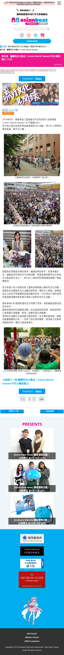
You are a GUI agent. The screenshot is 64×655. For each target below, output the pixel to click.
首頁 (5, 46)
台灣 (7, 70)
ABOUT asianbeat (32, 641)
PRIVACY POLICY (32, 637)
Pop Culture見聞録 (7, 72)
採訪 (16, 70)
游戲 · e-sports (42, 70)
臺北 (12, 70)
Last (41, 399)
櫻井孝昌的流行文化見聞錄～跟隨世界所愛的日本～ (27, 46)
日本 (2, 70)
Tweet (12, 110)
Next (38, 78)
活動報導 (52, 70)
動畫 (26, 70)
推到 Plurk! (8, 113)
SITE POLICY (32, 633)
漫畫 (21, 70)
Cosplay (32, 70)
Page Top (52, 411)
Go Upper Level (12, 411)
